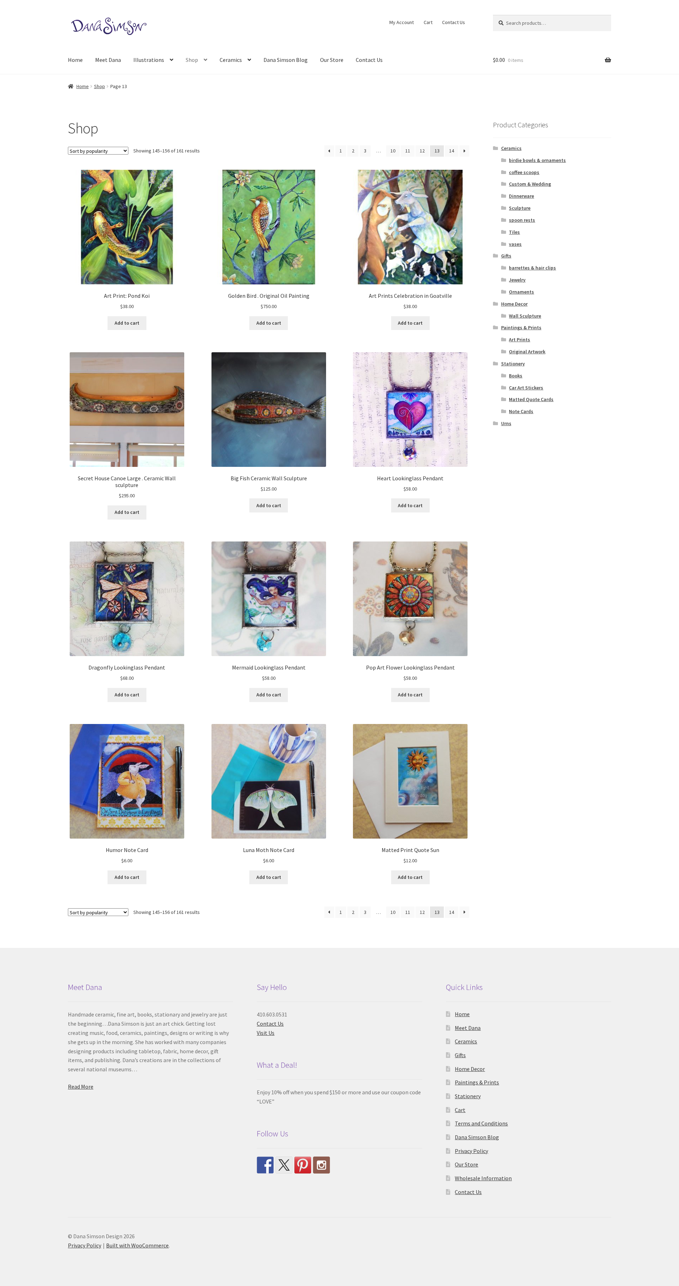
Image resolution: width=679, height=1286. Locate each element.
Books (515, 375)
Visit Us (265, 1032)
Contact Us (453, 22)
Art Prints (519, 339)
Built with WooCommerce (137, 1245)
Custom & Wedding (530, 184)
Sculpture (519, 208)
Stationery (513, 363)
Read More (80, 1086)
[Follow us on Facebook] (265, 1165)
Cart (428, 22)
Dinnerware (521, 196)
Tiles (514, 232)
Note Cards (521, 411)
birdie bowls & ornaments (537, 160)
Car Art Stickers (526, 387)
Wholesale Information (483, 1178)
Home (75, 59)
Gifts (506, 256)
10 (392, 150)
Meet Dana (108, 59)
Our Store (331, 59)
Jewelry (517, 280)
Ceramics (231, 59)
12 (422, 150)
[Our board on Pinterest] (302, 1165)
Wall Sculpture (525, 316)
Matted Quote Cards (531, 399)
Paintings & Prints (521, 327)
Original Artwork (527, 351)
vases (515, 244)
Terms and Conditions (481, 1123)
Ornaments (521, 292)
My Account (401, 22)
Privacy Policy (471, 1150)
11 (407, 150)
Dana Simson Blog (285, 59)
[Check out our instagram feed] (321, 1165)
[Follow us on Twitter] (283, 1165)
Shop (192, 59)
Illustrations (148, 59)
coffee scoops (524, 172)
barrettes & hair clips (532, 268)
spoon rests (522, 220)
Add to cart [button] (127, 323)
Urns (506, 423)
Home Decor (514, 304)
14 (451, 150)
